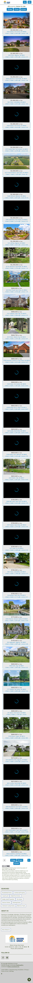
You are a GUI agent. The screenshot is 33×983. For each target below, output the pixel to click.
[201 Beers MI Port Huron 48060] (16, 704)
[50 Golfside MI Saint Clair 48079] (16, 586)
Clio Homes (19, 899)
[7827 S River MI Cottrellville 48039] (16, 93)
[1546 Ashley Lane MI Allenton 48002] (16, 445)
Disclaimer (20, 969)
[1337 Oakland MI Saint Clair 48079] (16, 305)
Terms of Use (4, 971)
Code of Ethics (5, 969)
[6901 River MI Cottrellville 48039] (16, 563)
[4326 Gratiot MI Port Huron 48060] (16, 23)
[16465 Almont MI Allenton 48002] (16, 187)
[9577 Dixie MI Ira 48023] (16, 539)
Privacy (26, 969)
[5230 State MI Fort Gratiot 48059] (16, 375)
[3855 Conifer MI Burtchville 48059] (16, 774)
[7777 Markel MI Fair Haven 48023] (16, 680)
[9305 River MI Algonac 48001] (16, 46)
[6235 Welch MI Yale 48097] (16, 469)
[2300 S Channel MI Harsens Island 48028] (16, 610)
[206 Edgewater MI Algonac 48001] (16, 633)
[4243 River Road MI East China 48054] (16, 281)
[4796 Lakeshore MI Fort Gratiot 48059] (16, 211)
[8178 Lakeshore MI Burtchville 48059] (16, 258)
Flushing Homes (17, 902)
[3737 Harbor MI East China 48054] (16, 516)
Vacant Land (5, 896)
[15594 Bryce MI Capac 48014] (16, 727)
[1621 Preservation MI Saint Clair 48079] (16, 821)
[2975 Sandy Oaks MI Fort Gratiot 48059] (16, 140)
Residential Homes (7, 892)
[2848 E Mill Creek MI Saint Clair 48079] (16, 492)
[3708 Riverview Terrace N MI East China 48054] (16, 352)
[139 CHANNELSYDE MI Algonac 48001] (16, 751)
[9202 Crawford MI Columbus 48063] (16, 845)
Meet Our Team (21, 906)
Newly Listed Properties (8, 899)
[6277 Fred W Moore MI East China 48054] (16, 164)
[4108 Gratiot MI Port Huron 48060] (16, 117)
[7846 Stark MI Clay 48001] (16, 657)
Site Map (11, 971)
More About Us (6, 929)
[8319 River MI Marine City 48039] (16, 328)
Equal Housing (13, 969)
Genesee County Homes (8, 906)
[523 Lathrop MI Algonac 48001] (16, 234)
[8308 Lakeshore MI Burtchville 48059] (16, 70)
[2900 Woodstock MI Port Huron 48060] (16, 798)
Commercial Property (19, 892)
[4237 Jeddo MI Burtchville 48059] (16, 422)
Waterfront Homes (15, 896)
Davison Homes (6, 902)
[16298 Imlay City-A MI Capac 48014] (16, 399)
